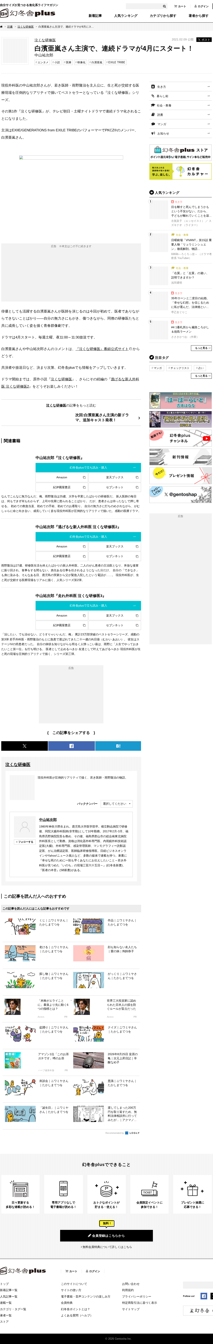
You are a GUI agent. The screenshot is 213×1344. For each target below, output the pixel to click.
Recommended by (115, 1133)
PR (65, 1017)
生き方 (161, 86)
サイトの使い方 (71, 1290)
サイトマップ (131, 1309)
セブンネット (115, 487)
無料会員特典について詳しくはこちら (107, 1247)
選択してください (114, 803)
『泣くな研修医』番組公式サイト (102, 349)
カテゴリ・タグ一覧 (13, 1309)
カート (182, 6)
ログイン (203, 6)
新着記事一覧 (8, 1290)
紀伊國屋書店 (62, 487)
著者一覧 (6, 1315)
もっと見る (201, 348)
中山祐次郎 (48, 820)
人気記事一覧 (8, 1296)
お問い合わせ (131, 1283)
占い (201, 368)
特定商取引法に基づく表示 (139, 1302)
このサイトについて (74, 1283)
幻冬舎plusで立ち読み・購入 (88, 467)
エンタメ (43, 62)
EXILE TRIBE (116, 62)
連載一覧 (6, 1302)
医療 (68, 62)
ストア (4, 1321)
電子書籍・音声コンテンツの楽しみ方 (85, 1296)
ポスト (206, 39)
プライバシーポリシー (136, 1296)
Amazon (61, 477)
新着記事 (95, 15)
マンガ (161, 124)
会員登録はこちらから (108, 1235)
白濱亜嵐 (97, 62)
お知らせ (163, 133)
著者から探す (199, 15)
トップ (4, 1283)
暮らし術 (162, 96)
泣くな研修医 (25, 26)
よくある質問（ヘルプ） (77, 1315)
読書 (10, 26)
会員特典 (67, 1302)
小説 (57, 62)
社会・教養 (164, 105)
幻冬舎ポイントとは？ (75, 1309)
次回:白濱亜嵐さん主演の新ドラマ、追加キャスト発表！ (102, 417)
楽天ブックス (115, 477)
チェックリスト (180, 368)
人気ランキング (125, 15)
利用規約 (128, 1290)
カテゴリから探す (163, 15)
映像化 (81, 62)
